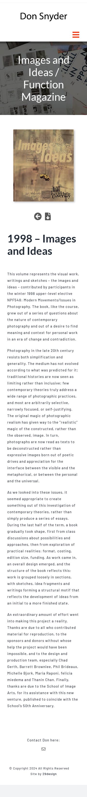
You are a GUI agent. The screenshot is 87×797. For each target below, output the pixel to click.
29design (50, 774)
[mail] (44, 749)
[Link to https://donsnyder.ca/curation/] (38, 216)
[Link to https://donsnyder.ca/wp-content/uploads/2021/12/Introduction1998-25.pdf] (48, 216)
